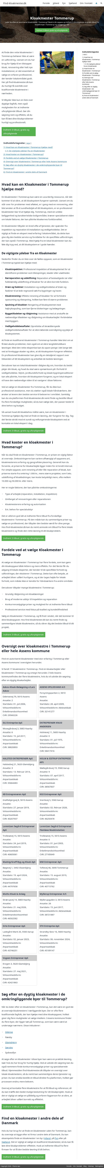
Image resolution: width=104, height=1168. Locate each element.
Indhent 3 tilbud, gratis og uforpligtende (52, 30)
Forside (46, 3)
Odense (9, 1032)
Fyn (64, 3)
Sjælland (73, 3)
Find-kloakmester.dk (14, 3)
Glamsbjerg (11, 1042)
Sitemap (91, 1166)
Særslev (9, 1047)
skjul (28, 143)
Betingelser (99, 1166)
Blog (85, 1166)
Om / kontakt (86, 3)
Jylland (56, 3)
